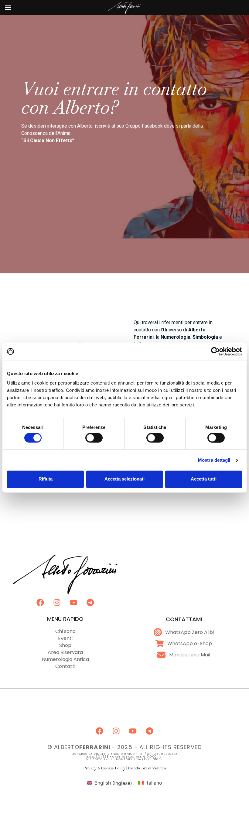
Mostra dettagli (214, 460)
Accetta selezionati (124, 479)
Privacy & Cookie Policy (104, 768)
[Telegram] (90, 602)
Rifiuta (46, 479)
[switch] (94, 438)
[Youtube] (73, 602)
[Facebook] (40, 602)
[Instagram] (57, 602)
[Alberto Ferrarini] (124, 13)
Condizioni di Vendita (147, 768)
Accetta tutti (204, 479)
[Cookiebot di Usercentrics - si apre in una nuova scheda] (215, 351)
